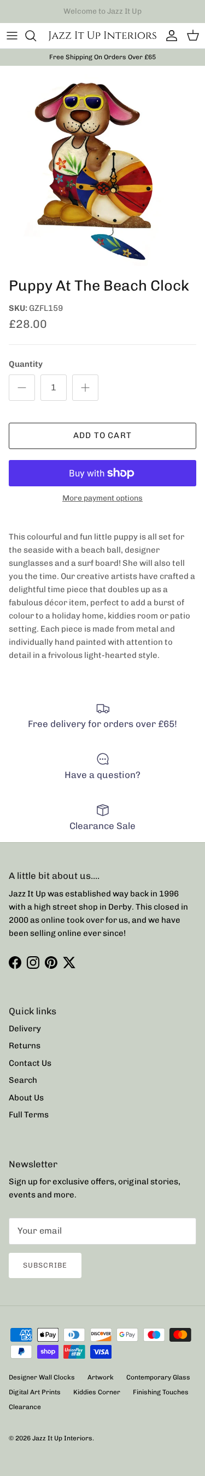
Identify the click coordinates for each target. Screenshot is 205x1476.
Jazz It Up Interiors (62, 1438)
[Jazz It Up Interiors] (102, 36)
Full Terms (29, 1115)
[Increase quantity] (85, 387)
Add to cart (102, 435)
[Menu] (12, 36)
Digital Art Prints (35, 1392)
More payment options (102, 498)
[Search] (36, 36)
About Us (26, 1098)
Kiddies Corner (96, 1392)
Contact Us (30, 1063)
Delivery (25, 1029)
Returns (24, 1046)
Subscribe (45, 1265)
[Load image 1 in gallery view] (102, 168)
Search (23, 1080)
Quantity (26, 364)
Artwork (100, 1377)
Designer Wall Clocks (42, 1377)
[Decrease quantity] (22, 387)
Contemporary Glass (158, 1377)
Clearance (25, 1407)
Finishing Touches (161, 1392)
